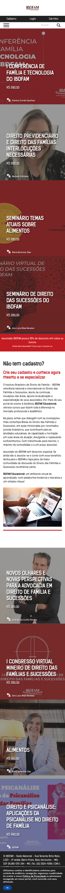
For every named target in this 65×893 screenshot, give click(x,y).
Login (33, 19)
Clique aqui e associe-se (42, 346)
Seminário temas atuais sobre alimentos (25, 225)
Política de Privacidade (34, 876)
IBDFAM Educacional (32, 8)
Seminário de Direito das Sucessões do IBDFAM (29, 301)
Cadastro (11, 19)
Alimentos (18, 750)
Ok (7, 888)
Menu (6, 25)
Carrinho (53, 19)
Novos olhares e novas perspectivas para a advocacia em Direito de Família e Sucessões (29, 586)
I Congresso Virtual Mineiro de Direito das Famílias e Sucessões (31, 668)
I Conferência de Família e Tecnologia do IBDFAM (30, 73)
